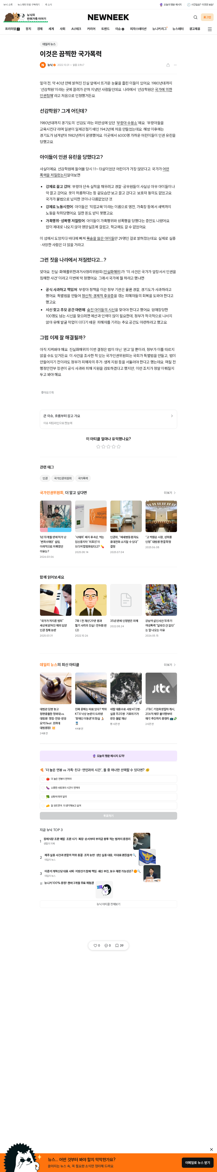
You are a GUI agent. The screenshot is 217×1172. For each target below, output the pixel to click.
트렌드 (105, 29)
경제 (40, 29)
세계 (51, 29)
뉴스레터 (177, 29)
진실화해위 (112, 271)
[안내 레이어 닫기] (211, 1149)
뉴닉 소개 (7, 4)
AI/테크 (76, 29)
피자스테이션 (138, 29)
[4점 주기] (113, 446)
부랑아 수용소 (127, 122)
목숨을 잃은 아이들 (100, 238)
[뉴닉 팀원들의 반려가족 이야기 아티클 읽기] (25, 17)
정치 (28, 29)
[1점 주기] (98, 446)
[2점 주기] (103, 446)
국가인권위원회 (63, 478)
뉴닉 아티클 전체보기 (108, 904)
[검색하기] (195, 17)
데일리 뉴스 (49, 44)
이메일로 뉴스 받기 (197, 1163)
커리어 (91, 29)
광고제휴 (194, 29)
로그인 (207, 17)
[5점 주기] (118, 446)
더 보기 (168, 493)
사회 (62, 29)
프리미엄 (10, 29)
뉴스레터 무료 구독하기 (29, 4)
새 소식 (48, 4)
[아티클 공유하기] (168, 65)
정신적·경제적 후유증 (98, 295)
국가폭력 (83, 478)
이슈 (118, 29)
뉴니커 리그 (159, 29)
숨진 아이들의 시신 (101, 309)
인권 (45, 478)
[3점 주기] (108, 446)
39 (122, 945)
